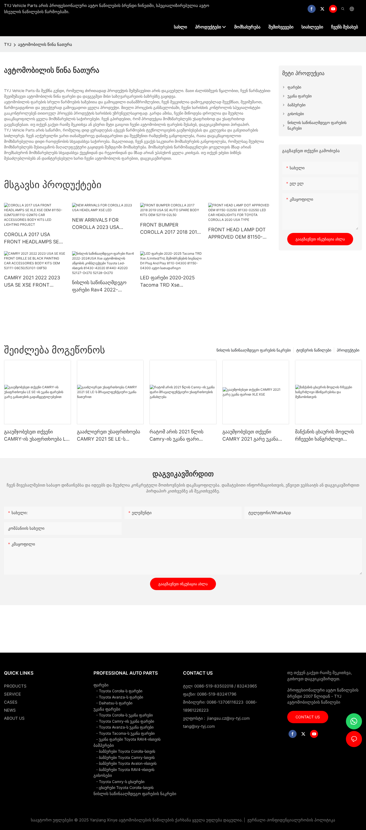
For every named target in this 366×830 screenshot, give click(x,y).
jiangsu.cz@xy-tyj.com (228, 718)
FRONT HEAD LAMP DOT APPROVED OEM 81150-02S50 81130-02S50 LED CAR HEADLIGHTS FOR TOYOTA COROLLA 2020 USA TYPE (237, 233)
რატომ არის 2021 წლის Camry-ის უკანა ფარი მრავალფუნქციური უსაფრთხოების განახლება (180, 436)
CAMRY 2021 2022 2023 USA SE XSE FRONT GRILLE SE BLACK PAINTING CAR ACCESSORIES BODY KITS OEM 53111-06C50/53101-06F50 (34, 281)
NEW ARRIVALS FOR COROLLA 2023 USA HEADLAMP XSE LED (95, 224)
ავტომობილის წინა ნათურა (45, 44)
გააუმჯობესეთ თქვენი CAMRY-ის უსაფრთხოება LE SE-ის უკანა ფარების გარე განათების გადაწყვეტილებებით (36, 436)
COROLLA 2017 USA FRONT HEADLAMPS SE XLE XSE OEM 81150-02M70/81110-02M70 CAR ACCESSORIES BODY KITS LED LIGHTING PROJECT (34, 238)
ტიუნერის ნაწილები (313, 350)
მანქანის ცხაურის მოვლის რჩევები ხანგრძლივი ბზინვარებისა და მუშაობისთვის (324, 436)
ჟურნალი (256, 819)
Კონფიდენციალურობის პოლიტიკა (301, 819)
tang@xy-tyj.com (199, 726)
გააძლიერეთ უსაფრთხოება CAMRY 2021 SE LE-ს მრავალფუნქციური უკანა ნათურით (108, 436)
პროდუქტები (348, 350)
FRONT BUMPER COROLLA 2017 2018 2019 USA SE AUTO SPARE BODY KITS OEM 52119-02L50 (170, 229)
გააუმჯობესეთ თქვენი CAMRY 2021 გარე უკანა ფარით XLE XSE (250, 436)
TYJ (7, 44)
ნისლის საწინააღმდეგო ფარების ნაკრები (253, 350)
